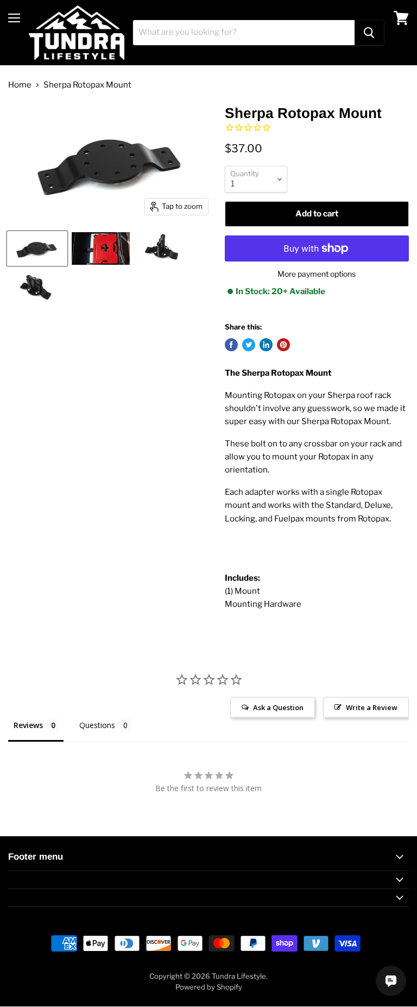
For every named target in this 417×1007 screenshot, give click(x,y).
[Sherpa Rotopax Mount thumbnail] (37, 248)
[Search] (369, 32)
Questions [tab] (97, 725)
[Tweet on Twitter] (248, 344)
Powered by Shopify (208, 987)
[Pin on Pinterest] (283, 344)
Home (19, 85)
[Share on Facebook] (231, 344)
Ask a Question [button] (278, 707)
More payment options (316, 274)
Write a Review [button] (371, 707)
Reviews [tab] (28, 725)
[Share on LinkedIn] (266, 344)
